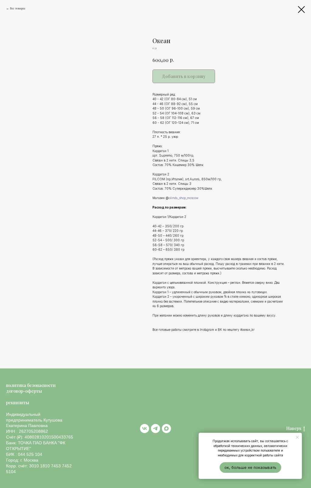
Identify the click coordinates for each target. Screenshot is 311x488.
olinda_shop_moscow (183, 198)
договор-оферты (24, 391)
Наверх (293, 428)
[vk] (144, 428)
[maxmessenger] (166, 428)
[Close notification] (297, 437)
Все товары (17, 8)
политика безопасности (31, 385)
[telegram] (155, 428)
